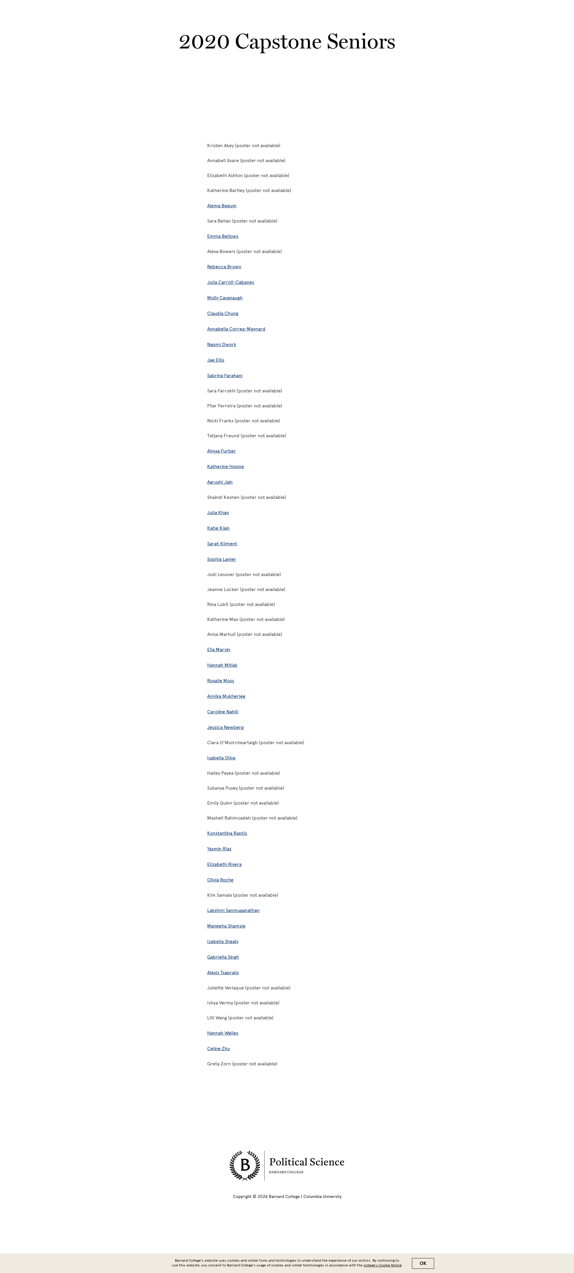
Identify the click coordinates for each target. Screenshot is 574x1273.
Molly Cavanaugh (224, 298)
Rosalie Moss (220, 680)
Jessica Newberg (225, 727)
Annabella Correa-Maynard (236, 329)
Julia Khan (218, 512)
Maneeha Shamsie (226, 926)
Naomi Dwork (221, 344)
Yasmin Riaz (219, 849)
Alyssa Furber (221, 451)
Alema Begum (221, 205)
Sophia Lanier (221, 559)
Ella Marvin (218, 649)
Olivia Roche (220, 880)
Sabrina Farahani (224, 375)
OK (423, 1263)
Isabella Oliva (221, 758)
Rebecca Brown (224, 266)
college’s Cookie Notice (383, 1265)
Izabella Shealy (222, 941)
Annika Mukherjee (226, 696)
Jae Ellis (215, 360)
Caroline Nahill (222, 712)
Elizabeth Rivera (224, 864)
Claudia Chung (222, 313)
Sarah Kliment (222, 543)
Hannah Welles (222, 1033)
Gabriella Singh (223, 957)
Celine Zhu (218, 1048)
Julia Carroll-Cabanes (230, 282)
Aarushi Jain (220, 482)
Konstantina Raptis (227, 833)
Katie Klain (218, 528)
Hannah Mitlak (222, 665)
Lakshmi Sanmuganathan (233, 910)
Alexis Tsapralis (223, 972)
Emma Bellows (222, 236)
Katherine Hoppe (225, 466)
